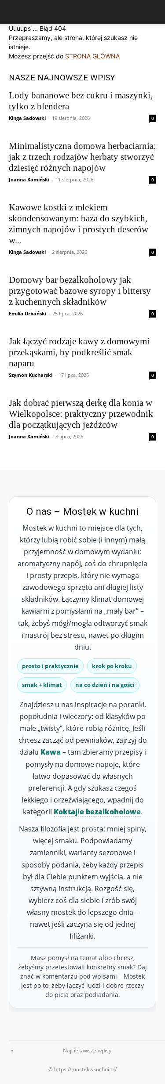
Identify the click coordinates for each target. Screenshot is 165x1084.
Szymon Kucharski (30, 375)
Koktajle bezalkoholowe (97, 812)
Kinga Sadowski (27, 118)
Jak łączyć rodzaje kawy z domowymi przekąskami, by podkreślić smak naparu (79, 352)
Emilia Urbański (27, 313)
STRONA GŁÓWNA (92, 56)
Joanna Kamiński (29, 179)
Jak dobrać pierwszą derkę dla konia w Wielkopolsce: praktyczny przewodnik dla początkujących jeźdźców (81, 413)
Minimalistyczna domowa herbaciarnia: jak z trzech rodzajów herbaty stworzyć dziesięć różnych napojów (82, 157)
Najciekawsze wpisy (87, 1050)
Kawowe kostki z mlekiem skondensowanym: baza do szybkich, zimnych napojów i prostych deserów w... (78, 224)
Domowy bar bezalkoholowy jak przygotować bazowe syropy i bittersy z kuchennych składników (80, 291)
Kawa (50, 752)
